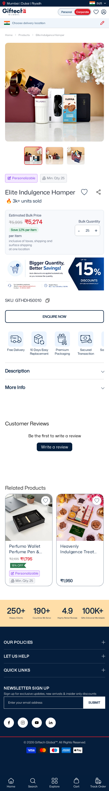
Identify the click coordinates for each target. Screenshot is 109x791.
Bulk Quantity (89, 221)
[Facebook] (9, 723)
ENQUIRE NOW (54, 316)
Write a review (54, 447)
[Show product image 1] (33, 156)
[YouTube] (37, 723)
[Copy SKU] (47, 300)
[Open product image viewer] (54, 92)
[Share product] (98, 192)
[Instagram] (23, 723)
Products (24, 35)
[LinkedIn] (51, 723)
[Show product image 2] (54, 156)
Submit (94, 702)
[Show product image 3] (76, 156)
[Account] (103, 12)
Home (8, 35)
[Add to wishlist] (84, 192)
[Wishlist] (96, 12)
